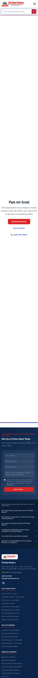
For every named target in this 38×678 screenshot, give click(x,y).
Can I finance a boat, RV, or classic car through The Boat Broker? (19, 517)
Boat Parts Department (9, 660)
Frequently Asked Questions (11, 670)
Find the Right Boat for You (10, 613)
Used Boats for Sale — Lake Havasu (13, 597)
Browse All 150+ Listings (9, 593)
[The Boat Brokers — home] (13, 4)
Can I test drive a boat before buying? (19, 536)
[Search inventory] (34, 11)
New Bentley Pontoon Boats (10, 610)
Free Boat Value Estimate (10, 636)
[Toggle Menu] (34, 4)
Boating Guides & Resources (11, 673)
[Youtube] (3, 583)
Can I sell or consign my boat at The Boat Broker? (19, 524)
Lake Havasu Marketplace (10, 646)
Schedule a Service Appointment (12, 667)
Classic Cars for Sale (8, 603)
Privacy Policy (10, 485)
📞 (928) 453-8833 (19, 235)
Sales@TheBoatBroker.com (10, 578)
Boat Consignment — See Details (12, 640)
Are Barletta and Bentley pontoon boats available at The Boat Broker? (19, 530)
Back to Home (19, 228)
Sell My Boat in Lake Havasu (10, 630)
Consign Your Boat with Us (10, 633)
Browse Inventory (19, 222)
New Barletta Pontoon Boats (11, 606)
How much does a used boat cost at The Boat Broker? (19, 511)
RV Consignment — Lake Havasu (12, 643)
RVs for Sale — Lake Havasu (10, 600)
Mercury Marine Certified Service (12, 663)
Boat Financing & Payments (10, 616)
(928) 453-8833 (7, 576)
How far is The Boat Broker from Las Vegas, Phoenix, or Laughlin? (19, 541)
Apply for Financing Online (10, 619)
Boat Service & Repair (8, 657)
